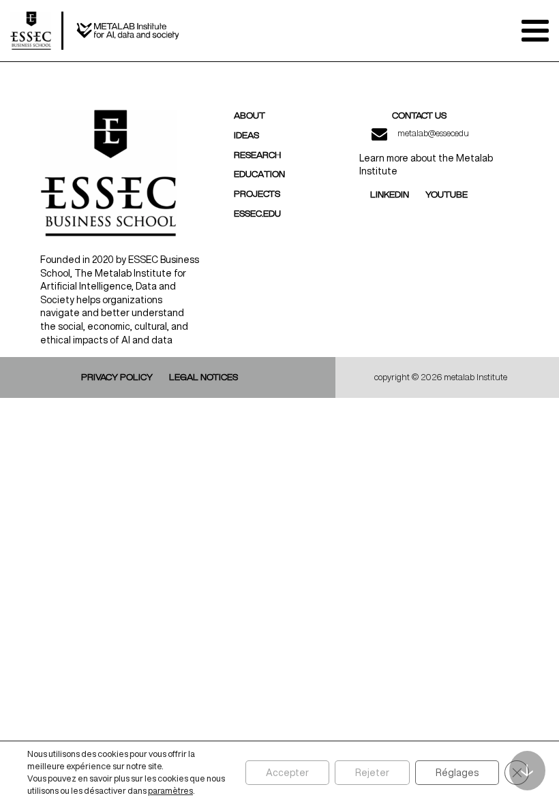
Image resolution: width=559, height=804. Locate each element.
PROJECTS (257, 194)
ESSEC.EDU (257, 214)
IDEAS (246, 136)
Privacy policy (117, 377)
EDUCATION (259, 174)
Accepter (287, 772)
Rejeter (372, 772)
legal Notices (203, 377)
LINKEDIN (389, 195)
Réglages (457, 772)
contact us (419, 116)
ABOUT (249, 116)
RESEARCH (257, 155)
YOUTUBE (446, 195)
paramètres (170, 790)
